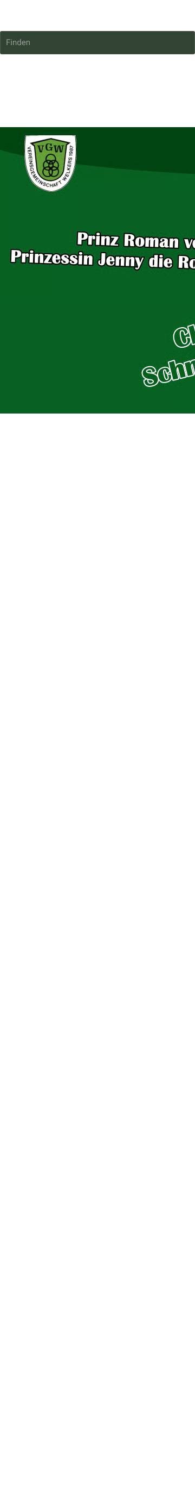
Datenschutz (66, 532)
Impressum (20, 532)
